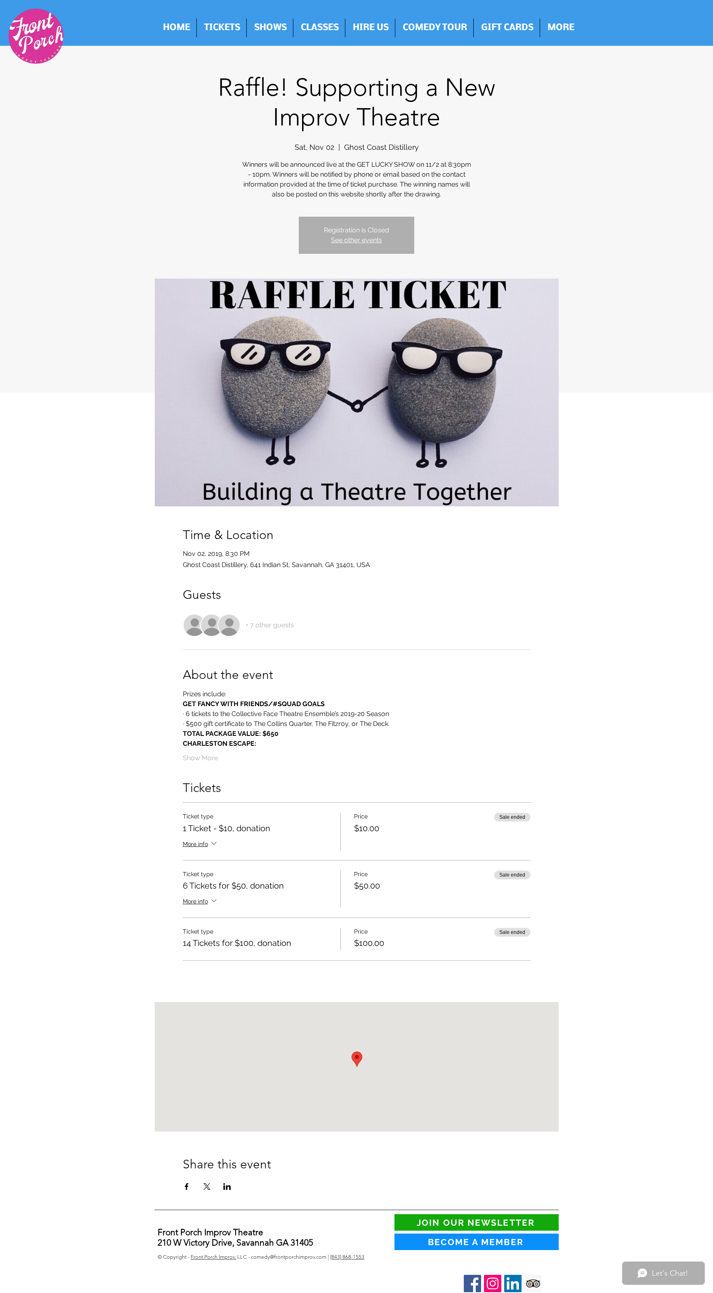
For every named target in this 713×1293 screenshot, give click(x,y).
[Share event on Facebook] (187, 1186)
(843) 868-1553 (347, 1257)
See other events (356, 240)
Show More (200, 758)
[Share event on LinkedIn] (227, 1186)
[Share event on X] (207, 1186)
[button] (370, 28)
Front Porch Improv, (213, 1257)
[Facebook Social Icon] (472, 1283)
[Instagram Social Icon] (492, 1283)
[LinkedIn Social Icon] (513, 1283)
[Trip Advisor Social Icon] (533, 1283)
